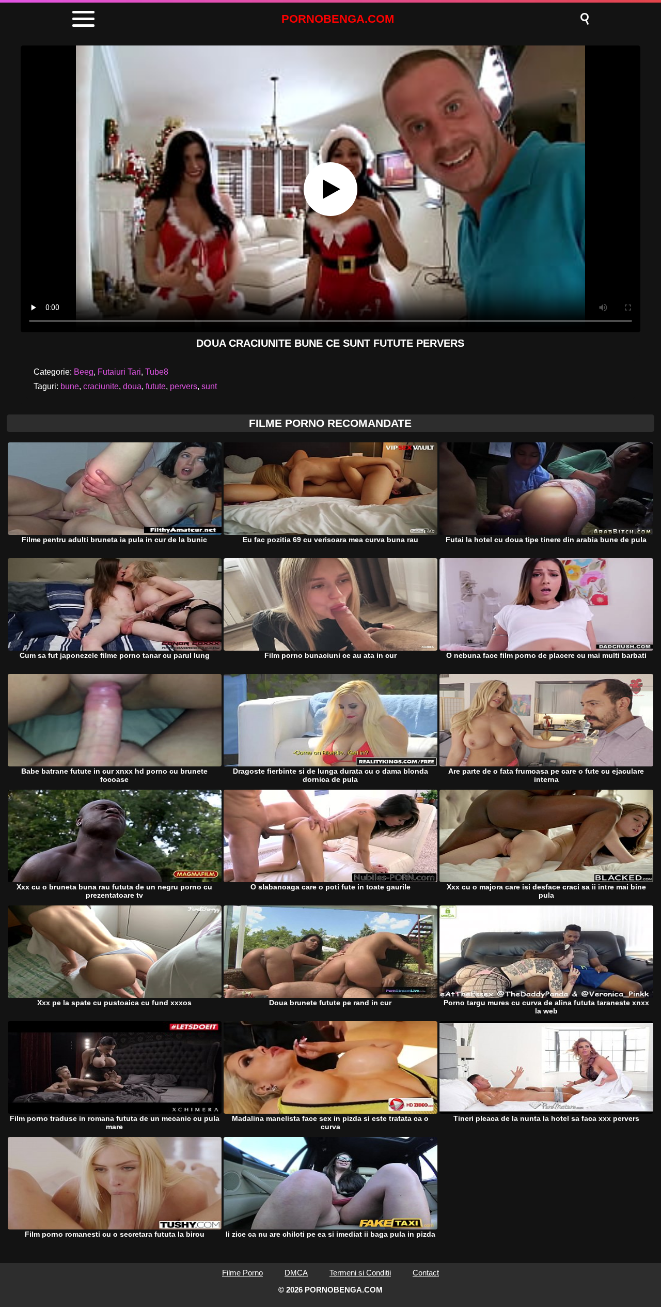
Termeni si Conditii (360, 1272)
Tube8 (156, 371)
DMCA (296, 1272)
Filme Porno (242, 1272)
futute (156, 386)
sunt (209, 386)
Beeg (83, 371)
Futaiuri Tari (119, 371)
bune (69, 386)
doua (132, 386)
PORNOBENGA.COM (337, 18)
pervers (183, 386)
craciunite (101, 386)
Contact (426, 1272)
